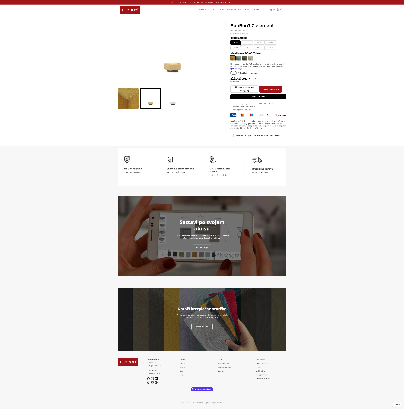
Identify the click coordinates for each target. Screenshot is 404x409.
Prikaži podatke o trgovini (242, 110)
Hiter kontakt (260, 360)
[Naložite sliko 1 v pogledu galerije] (128, 98)
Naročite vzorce (258, 97)
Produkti (182, 364)
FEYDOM (188, 403)
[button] (203, 9)
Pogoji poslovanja (261, 375)
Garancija (221, 371)
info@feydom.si (154, 373)
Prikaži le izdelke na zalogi (249, 73)
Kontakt (219, 403)
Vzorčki (182, 367)
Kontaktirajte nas (223, 364)
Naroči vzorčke (202, 327)
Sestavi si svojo (202, 248)
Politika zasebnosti (197, 403)
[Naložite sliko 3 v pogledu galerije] (173, 98)
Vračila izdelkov (261, 371)
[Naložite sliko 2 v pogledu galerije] (150, 98)
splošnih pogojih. (237, 68)
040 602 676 (153, 370)
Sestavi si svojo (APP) (224, 367)
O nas (220, 360)
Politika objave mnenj (263, 379)
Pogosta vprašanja (262, 364)
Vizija (181, 375)
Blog (181, 371)
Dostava (258, 367)
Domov (182, 360)
